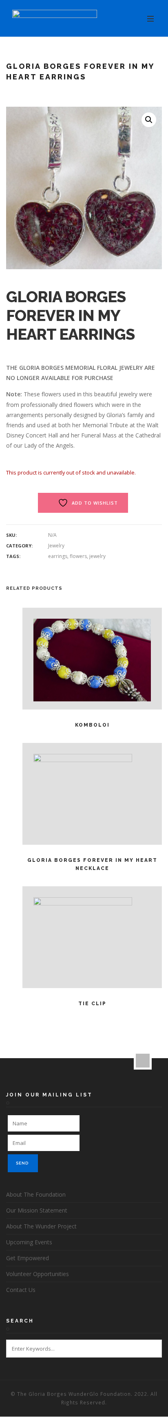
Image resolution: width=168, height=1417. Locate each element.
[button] (148, 119)
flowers (78, 556)
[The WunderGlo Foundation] (54, 18)
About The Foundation (36, 1194)
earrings (57, 556)
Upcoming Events (29, 1242)
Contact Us (20, 1290)
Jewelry (56, 545)
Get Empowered (27, 1258)
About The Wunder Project (41, 1226)
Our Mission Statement (36, 1210)
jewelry (97, 556)
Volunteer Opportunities (37, 1274)
